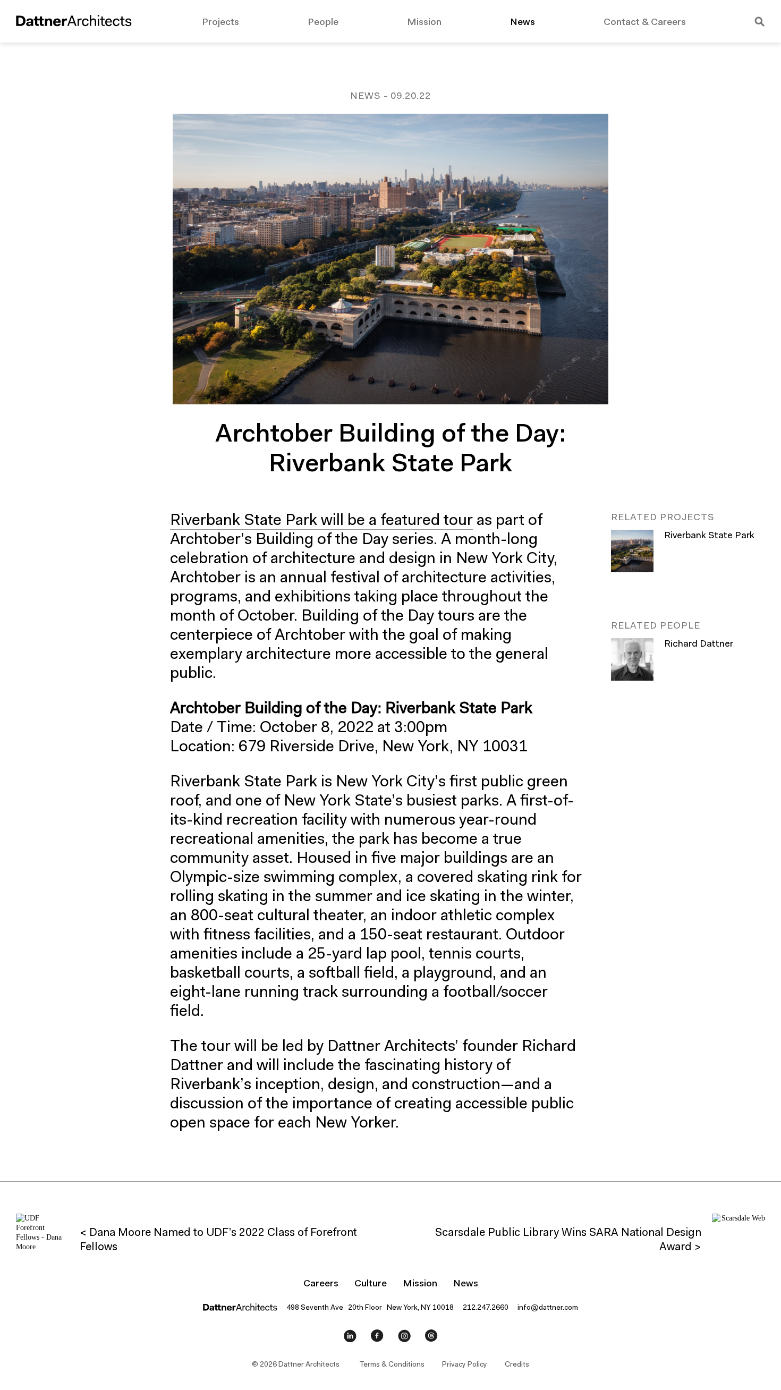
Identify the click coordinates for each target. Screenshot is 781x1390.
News (522, 23)
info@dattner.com (547, 1308)
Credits (517, 1365)
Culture (370, 1284)
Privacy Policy (464, 1365)
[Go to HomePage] (74, 23)
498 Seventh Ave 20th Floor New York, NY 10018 (370, 1308)
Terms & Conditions (392, 1365)
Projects (220, 23)
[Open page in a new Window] (350, 1338)
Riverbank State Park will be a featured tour (321, 521)
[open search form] (759, 23)
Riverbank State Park (709, 536)
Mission (424, 23)
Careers (320, 1284)
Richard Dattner (698, 644)
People (323, 23)
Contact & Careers (645, 23)
